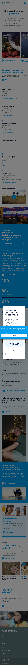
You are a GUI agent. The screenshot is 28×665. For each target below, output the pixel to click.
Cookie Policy (10, 337)
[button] (26, 327)
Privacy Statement (16, 337)
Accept (14, 335)
